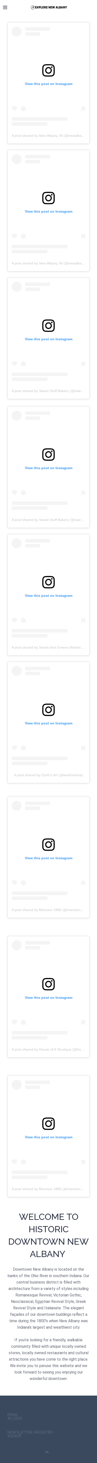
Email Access (14, 1416)
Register (44, 1432)
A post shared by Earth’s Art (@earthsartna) (48, 775)
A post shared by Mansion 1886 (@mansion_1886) (52, 910)
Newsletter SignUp (20, 1434)
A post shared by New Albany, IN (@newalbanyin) (50, 136)
